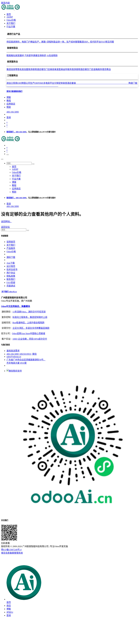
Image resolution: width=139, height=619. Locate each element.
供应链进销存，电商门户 (18, 42)
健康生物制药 (39, 55)
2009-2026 (17, 546)
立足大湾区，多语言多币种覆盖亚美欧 (30, 328)
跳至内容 (5, 3)
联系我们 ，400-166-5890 (16, 132)
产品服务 (11, 248)
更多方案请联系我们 (14, 91)
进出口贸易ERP (14, 83)
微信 (34, 354)
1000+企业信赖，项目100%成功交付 (29, 339)
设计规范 (11, 266)
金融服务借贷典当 (102, 69)
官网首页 (11, 242)
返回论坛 (5, 227)
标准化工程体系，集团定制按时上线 (29, 317)
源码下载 (11, 257)
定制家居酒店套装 (94, 83)
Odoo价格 (11, 251)
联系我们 (11, 279)
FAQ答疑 (11, 282)
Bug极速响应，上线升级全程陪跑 (28, 322)
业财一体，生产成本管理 (67, 42)
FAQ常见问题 (107, 42)
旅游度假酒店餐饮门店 (39, 69)
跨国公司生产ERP (30, 83)
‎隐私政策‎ (11, 276)
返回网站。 (6, 221)
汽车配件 (28, 55)
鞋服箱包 (11, 55)
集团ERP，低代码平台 (90, 42)
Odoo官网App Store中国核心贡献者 (28, 333)
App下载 (11, 263)
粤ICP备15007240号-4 (11, 549)
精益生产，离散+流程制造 (43, 42)
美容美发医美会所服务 (61, 69)
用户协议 (11, 273)
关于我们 (11, 245)
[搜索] (28, 230)
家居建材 (19, 55)
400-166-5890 (13, 112)
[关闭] (2, 159)
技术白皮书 (12, 269)
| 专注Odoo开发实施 (58, 546)
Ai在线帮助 (52, 55)
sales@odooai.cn (14, 356)
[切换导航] (8, 154)
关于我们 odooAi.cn (9, 292)
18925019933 (25, 354)
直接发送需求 (13, 351)
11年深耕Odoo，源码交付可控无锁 (29, 312)
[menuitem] (9, 14)
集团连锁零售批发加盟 (17, 69)
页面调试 (11, 286)
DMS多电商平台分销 (49, 83)
